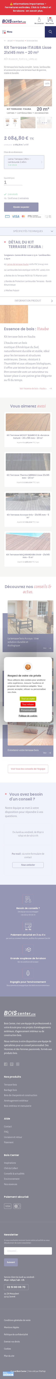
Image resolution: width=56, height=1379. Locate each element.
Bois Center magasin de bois (14, 20)
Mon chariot (50, 23)
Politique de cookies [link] (28, 715)
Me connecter (39, 23)
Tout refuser (28, 704)
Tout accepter (28, 698)
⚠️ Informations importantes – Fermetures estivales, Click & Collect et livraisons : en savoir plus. (28, 7)
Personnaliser (28, 710)
